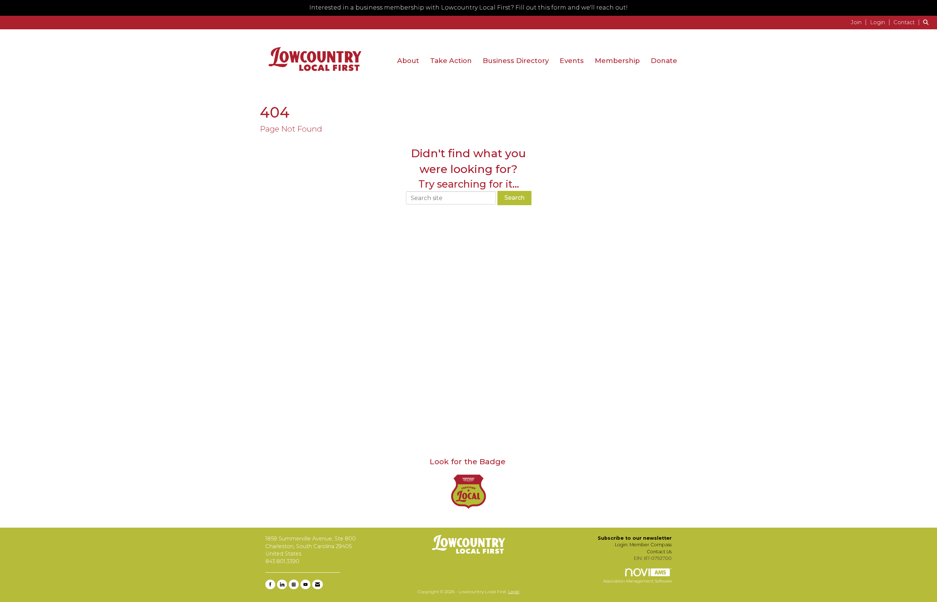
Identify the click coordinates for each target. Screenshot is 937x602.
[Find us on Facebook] (270, 584)
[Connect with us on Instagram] (294, 584)
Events (572, 60)
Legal (513, 591)
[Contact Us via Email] (317, 584)
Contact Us (659, 551)
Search (514, 197)
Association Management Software (637, 581)
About (408, 60)
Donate (664, 60)
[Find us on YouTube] (305, 584)
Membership (617, 60)
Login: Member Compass (643, 544)
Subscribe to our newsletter (635, 538)
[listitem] (860, 22)
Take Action (451, 60)
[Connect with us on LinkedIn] (282, 584)
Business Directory (516, 60)
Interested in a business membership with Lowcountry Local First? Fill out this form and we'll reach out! (468, 7)
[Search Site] (927, 22)
